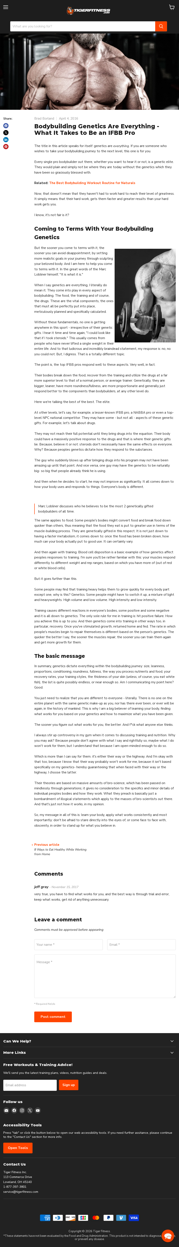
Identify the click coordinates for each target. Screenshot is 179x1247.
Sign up (68, 1085)
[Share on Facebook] (6, 125)
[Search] (161, 26)
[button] (168, 1236)
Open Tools (18, 1147)
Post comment (53, 1016)
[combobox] (82, 26)
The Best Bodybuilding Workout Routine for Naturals (92, 183)
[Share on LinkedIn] (6, 139)
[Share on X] (6, 132)
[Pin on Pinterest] (6, 146)
